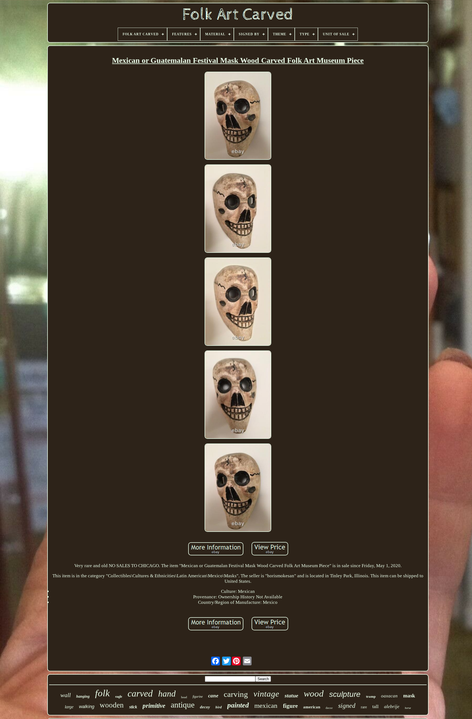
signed (346, 705)
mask (409, 695)
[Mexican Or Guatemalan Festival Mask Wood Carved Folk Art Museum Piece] (238, 116)
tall (375, 706)
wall (65, 695)
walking (86, 706)
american (311, 707)
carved (140, 693)
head (184, 697)
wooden (112, 705)
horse (408, 707)
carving (236, 694)
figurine (198, 696)
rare (364, 707)
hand (167, 693)
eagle (118, 696)
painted (238, 705)
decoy (205, 707)
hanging (83, 696)
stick (133, 706)
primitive (154, 705)
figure (290, 706)
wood (314, 693)
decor (329, 707)
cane (213, 695)
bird (219, 707)
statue (291, 695)
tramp (371, 696)
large (69, 706)
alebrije (391, 706)
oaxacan (389, 695)
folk (102, 693)
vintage (266, 693)
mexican (266, 705)
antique (182, 704)
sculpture (345, 694)
